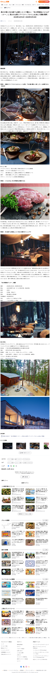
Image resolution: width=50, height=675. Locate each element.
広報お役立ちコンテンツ (6, 654)
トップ (2, 637)
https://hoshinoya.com (10, 358)
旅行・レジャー (18, 459)
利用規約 (22, 670)
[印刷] (16, 466)
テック (43, 4)
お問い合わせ (25, 476)
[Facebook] (8, 466)
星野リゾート (3, 21)
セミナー (19, 661)
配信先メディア (4, 648)
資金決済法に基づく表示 (41, 670)
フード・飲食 (10, 459)
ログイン (19, 646)
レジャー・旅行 (18, 462)
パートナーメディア (5, 650)
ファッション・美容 (19, 4)
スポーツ (34, 4)
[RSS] (29, 667)
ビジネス (38, 4)
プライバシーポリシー (30, 670)
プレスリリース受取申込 (22, 656)
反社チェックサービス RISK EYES (40, 659)
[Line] (13, 466)
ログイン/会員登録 (44, 1)
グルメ (10, 4)
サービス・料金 (4, 646)
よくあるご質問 (20, 652)
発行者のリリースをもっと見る (25, 513)
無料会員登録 (19, 644)
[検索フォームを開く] (36, 1)
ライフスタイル (28, 4)
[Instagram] (26, 667)
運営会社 (5, 670)
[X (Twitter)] (11, 466)
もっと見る (45, 520)
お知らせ (19, 654)
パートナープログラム (13, 670)
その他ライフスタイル (27, 462)
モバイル (47, 4)
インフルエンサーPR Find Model (39, 650)
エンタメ (6, 4)
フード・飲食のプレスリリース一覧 (12, 637)
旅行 (13, 4)
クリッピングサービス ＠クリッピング (41, 644)
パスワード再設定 (20, 648)
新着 (2, 4)
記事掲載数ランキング (5, 652)
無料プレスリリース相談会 (22, 658)
